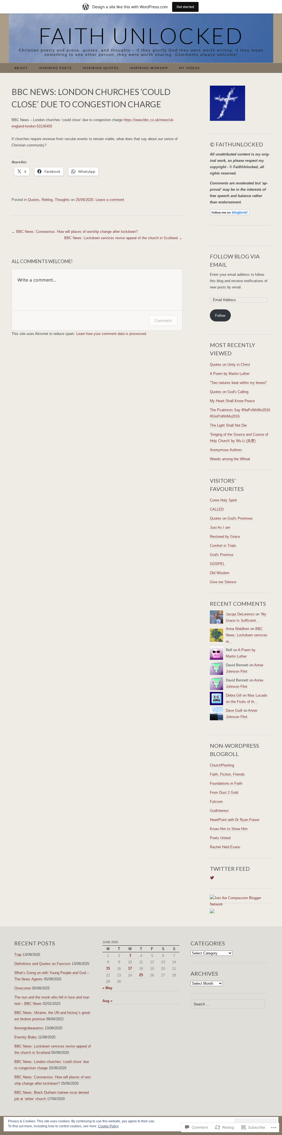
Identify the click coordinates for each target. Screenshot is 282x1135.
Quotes (33, 200)
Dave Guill (234, 710)
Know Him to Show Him (229, 829)
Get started (185, 7)
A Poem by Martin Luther (230, 374)
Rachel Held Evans (225, 847)
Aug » (107, 1001)
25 (141, 975)
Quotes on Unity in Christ (230, 364)
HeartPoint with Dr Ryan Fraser (234, 820)
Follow (220, 315)
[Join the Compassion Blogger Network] (240, 901)
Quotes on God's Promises (231, 518)
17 (130, 968)
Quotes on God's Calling (229, 392)
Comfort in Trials (223, 546)
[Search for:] (267, 68)
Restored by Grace (225, 536)
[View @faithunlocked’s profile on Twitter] (212, 877)
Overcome (22, 988)
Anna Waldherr (237, 629)
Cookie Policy (108, 1126)
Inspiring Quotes (101, 68)
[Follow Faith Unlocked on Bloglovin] (230, 212)
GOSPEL (217, 564)
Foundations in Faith (226, 783)
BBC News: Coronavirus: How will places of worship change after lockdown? (75, 232)
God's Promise (221, 555)
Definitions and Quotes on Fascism (42, 964)
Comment (163, 320)
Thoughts (62, 200)
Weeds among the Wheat (230, 459)
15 (108, 968)
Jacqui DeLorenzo (240, 614)
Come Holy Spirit (223, 500)
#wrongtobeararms (29, 1028)
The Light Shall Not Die (228, 425)
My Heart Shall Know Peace (232, 401)
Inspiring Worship (149, 68)
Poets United (220, 838)
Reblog (47, 200)
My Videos (189, 68)
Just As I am (220, 527)
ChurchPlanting (222, 765)
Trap (17, 955)
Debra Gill (234, 695)
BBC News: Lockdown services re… (246, 635)
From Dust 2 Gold (224, 792)
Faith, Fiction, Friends (227, 774)
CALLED (217, 509)
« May (107, 988)
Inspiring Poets (55, 68)
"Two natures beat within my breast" (238, 383)
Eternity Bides (25, 1037)
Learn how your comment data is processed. (111, 334)
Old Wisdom (219, 573)
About (21, 68)
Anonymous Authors (226, 450)
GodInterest (219, 811)
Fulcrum (216, 802)
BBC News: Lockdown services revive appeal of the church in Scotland (123, 238)
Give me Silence (223, 582)
